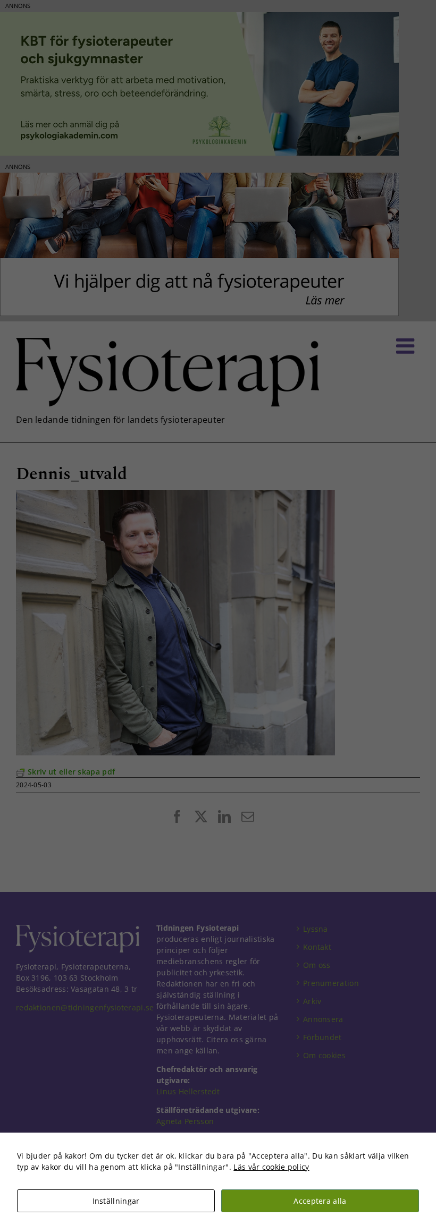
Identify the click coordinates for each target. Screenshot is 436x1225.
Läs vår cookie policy (271, 1167)
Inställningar (116, 1201)
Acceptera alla (320, 1201)
